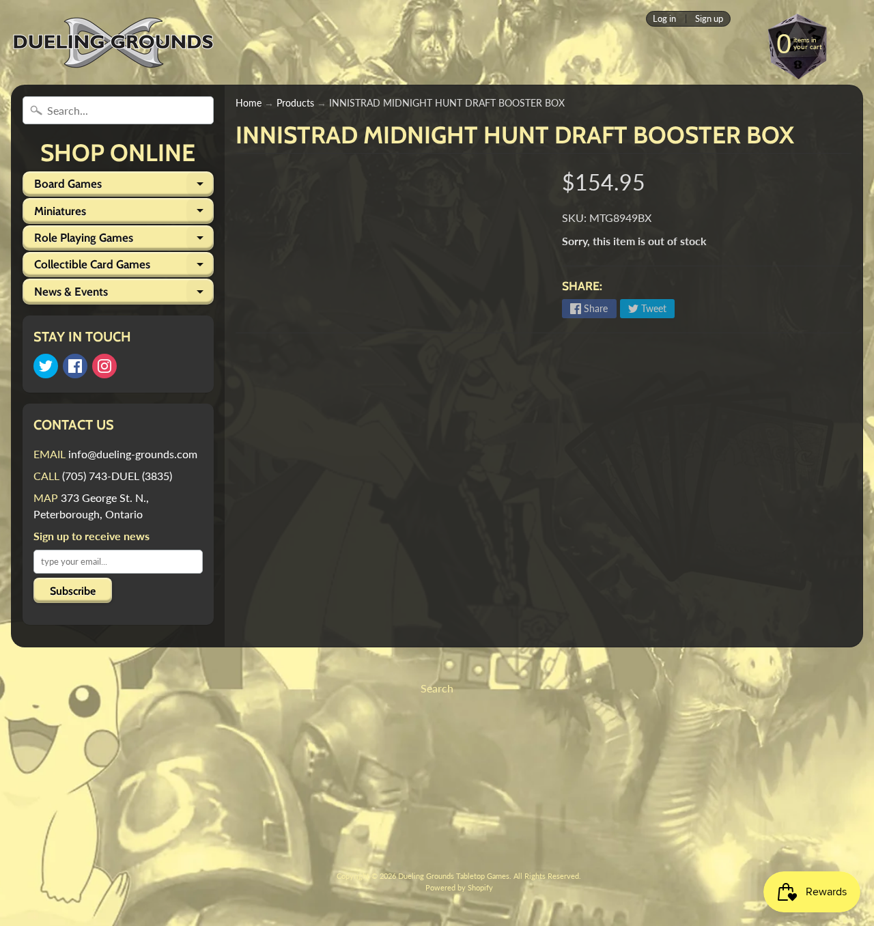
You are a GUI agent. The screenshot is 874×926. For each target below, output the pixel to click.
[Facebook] (75, 366)
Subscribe (73, 591)
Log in (664, 18)
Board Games (124, 187)
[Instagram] (104, 366)
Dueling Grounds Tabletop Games (453, 875)
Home (249, 103)
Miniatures (124, 213)
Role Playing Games (124, 241)
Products (295, 103)
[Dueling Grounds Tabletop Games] (113, 43)
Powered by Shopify (459, 887)
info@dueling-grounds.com (132, 453)
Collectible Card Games (124, 267)
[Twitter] (45, 366)
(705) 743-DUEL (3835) (117, 475)
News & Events (124, 294)
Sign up (709, 18)
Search (437, 688)
